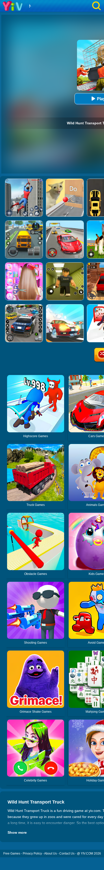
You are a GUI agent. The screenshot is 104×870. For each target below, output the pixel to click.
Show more (17, 832)
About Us (50, 853)
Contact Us (66, 853)
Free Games (11, 853)
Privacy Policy (32, 853)
